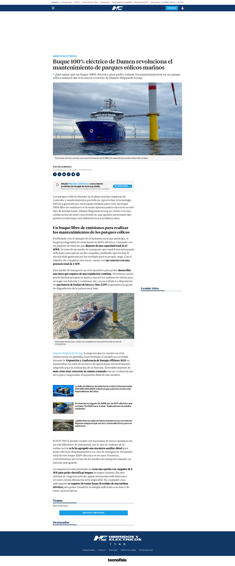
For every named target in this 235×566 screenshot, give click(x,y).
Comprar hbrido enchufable (122, 2)
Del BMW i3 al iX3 (168, 2)
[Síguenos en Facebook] (110, 544)
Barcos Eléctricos (65, 56)
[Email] (78, 174)
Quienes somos (88, 550)
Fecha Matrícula (146, 550)
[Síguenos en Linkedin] (120, 544)
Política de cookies (128, 550)
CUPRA (77, 2)
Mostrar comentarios (93, 513)
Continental (105, 2)
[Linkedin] (64, 174)
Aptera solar (155, 2)
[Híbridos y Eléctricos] (117, 538)
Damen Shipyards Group (67, 353)
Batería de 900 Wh (141, 2)
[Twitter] (59, 174)
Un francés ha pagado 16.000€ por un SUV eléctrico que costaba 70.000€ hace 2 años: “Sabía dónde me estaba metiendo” (103, 406)
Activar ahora (121, 186)
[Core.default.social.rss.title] (124, 544)
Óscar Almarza (62, 167)
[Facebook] (55, 174)
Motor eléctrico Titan (90, 2)
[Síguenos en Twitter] (115, 544)
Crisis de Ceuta (66, 2)
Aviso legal (113, 550)
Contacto (102, 550)
